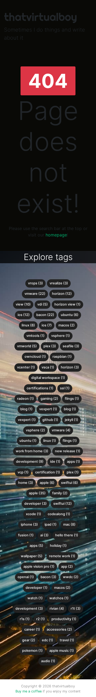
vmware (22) (35, 294)
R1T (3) (76, 608)
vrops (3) (35, 283)
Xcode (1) (33, 514)
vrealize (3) (59, 283)
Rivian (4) (57, 608)
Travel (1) (67, 640)
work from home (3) (32, 451)
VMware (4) (61, 430)
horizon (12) (62, 294)
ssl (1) (65, 388)
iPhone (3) (29, 524)
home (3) (25, 483)
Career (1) (32, 629)
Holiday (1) (58, 546)
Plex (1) (73, 472)
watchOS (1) (59, 598)
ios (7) (47, 325)
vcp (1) (23, 472)
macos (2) (66, 325)
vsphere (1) (60, 336)
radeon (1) (25, 399)
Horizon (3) (70, 367)
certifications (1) (40, 388)
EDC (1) (47, 640)
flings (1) (72, 399)
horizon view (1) (67, 304)
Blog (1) (70, 409)
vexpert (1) (48, 409)
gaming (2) (49, 399)
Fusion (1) (26, 535)
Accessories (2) (59, 629)
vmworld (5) (27, 346)
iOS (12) (24, 315)
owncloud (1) (35, 357)
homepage (56, 235)
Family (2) (59, 493)
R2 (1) (40, 619)
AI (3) (44, 535)
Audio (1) (48, 661)
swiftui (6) (69, 483)
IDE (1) (55, 461)
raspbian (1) (62, 357)
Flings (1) (70, 441)
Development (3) (29, 608)
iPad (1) (51, 524)
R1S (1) (25, 619)
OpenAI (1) (26, 577)
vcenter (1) (26, 367)
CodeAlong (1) (59, 514)
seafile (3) (71, 346)
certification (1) (47, 472)
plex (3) (49, 346)
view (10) (23, 304)
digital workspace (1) (48, 378)
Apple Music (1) (61, 651)
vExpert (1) (27, 420)
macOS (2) (62, 588)
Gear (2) (28, 640)
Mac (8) (69, 524)
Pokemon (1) (32, 651)
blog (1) (26, 409)
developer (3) (35, 504)
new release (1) (67, 451)
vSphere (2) (35, 430)
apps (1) (73, 461)
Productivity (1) (63, 619)
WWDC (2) (70, 577)
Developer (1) (36, 588)
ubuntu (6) (69, 315)
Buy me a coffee (28, 691)
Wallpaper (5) (31, 556)
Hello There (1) (66, 535)
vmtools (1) (35, 336)
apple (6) (47, 483)
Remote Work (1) (62, 556)
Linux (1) (49, 441)
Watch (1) (35, 598)
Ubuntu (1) (28, 441)
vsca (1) (48, 367)
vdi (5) (42, 304)
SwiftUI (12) (62, 504)
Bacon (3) (48, 577)
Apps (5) (36, 546)
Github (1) (50, 420)
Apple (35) (37, 493)
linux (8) (28, 325)
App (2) (67, 566)
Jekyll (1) (71, 420)
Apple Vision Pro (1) (38, 566)
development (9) (29, 461)
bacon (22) (45, 315)
